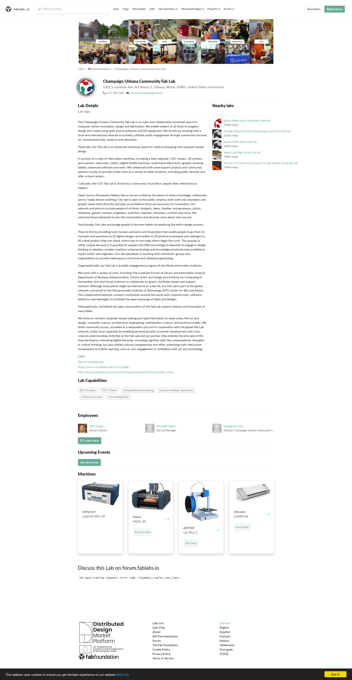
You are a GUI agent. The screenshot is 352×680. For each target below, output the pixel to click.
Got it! (335, 674)
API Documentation (165, 636)
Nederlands (227, 645)
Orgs (126, 9)
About (157, 632)
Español (225, 632)
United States (100, 69)
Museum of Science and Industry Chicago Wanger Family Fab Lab (261, 163)
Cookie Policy (161, 649)
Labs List (158, 623)
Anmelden (313, 9)
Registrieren (334, 9)
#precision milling (143, 532)
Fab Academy (167, 9)
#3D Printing (191, 543)
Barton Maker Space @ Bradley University (247, 120)
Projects (212, 9)
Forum (228, 9)
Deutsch (225, 623)
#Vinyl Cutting (242, 527)
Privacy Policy (162, 654)
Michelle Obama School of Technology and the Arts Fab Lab (257, 131)
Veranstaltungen (191, 9)
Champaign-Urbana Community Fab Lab (139, 69)
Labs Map (159, 627)
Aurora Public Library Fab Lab (240, 142)
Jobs (152, 9)
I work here (91, 440)
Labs (116, 9)
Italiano (224, 640)
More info (122, 674)
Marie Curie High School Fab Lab (242, 152)
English (224, 627)
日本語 (224, 654)
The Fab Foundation (165, 645)
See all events (89, 462)
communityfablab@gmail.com (146, 93)
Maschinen (139, 9)
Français (225, 636)
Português (226, 649)
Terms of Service (163, 658)
